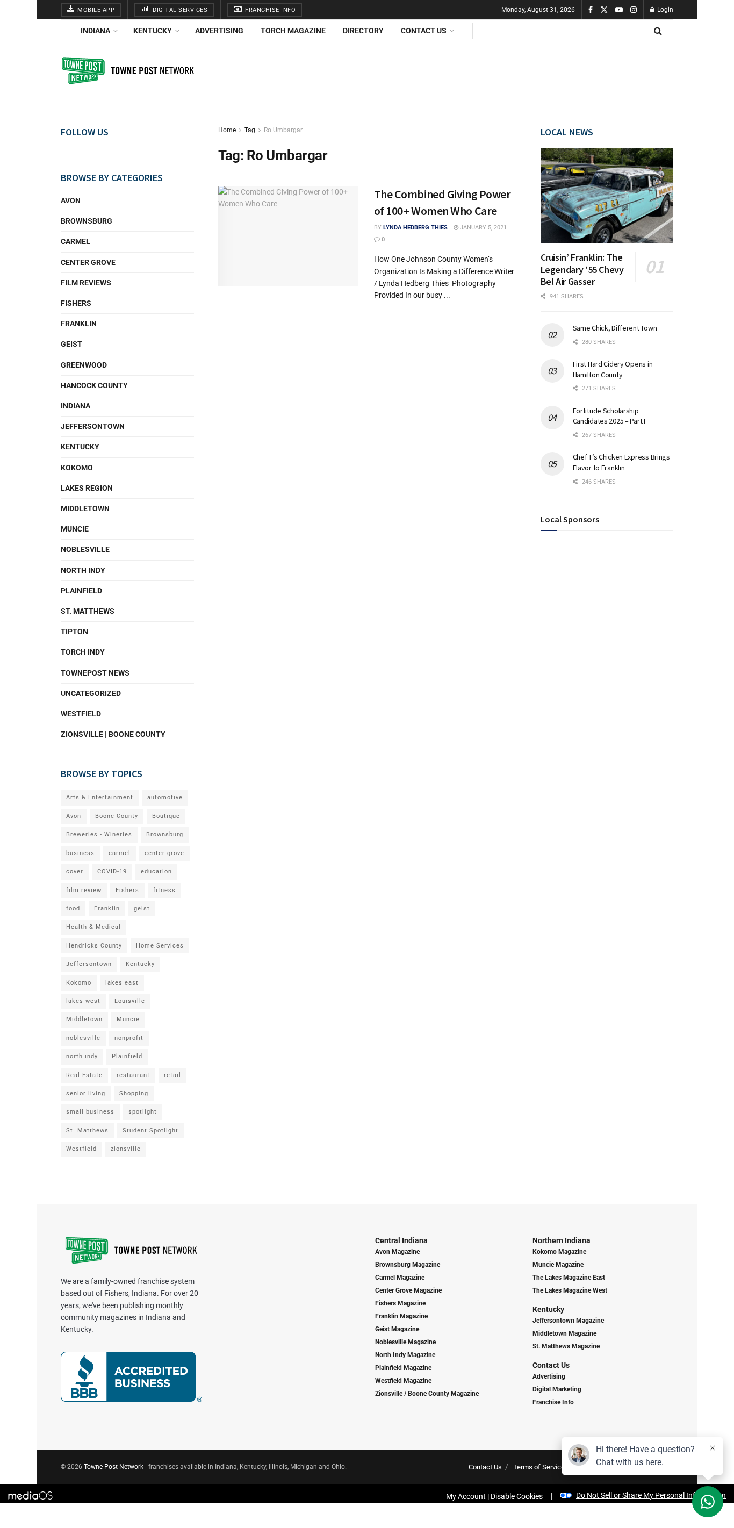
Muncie (75, 529)
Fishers (76, 303)
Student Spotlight (150, 1130)
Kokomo (77, 467)
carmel (120, 853)
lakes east (122, 982)
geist (142, 908)
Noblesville (85, 549)
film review (84, 890)
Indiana (95, 30)
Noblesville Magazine (405, 1342)
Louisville (129, 1001)
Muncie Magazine (558, 1264)
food (73, 908)
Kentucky (152, 30)
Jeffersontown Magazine (568, 1320)
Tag (249, 130)
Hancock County (94, 385)
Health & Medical (93, 926)
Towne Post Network (113, 1466)
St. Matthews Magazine (566, 1346)
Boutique (166, 816)
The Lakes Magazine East (568, 1277)
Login (664, 9)
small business (90, 1111)
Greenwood (84, 365)
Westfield (81, 713)
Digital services (179, 9)
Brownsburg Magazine (407, 1264)
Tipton (74, 631)
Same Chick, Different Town (615, 328)
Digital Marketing (556, 1389)
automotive (165, 797)
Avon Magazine (397, 1252)
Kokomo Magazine (559, 1252)
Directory (363, 30)
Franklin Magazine (401, 1316)
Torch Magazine (293, 30)
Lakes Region (87, 488)
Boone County (116, 816)
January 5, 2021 (482, 227)
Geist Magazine (397, 1329)
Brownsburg (86, 221)
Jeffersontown (93, 426)
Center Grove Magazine (408, 1290)
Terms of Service (539, 1467)
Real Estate (84, 1075)
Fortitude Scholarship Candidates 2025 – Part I (609, 415)
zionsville (126, 1148)
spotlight (142, 1111)
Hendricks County (94, 945)
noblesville (83, 1038)
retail (172, 1075)
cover (74, 871)
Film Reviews (86, 282)
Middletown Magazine (564, 1333)
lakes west (83, 1001)
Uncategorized (91, 693)
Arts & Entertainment (99, 797)
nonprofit (128, 1038)
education (156, 871)
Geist (71, 344)
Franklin (79, 323)
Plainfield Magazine (403, 1368)
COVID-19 (112, 871)
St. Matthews (87, 611)
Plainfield (81, 590)
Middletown (85, 508)
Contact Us (424, 30)
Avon (71, 200)
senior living (85, 1093)
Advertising (219, 30)
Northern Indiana (561, 1240)
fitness (164, 890)
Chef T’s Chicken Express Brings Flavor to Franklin (621, 462)
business (80, 853)
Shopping (133, 1093)
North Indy (83, 570)
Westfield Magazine (403, 1380)
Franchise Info (269, 9)
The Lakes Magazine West (569, 1290)
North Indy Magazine (405, 1355)
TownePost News (95, 673)
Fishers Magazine (400, 1303)
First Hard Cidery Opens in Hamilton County (613, 369)
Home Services (160, 945)
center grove (164, 853)
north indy (82, 1056)
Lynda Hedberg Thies (415, 227)
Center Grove (88, 262)
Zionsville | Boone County (113, 734)
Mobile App (95, 9)
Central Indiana (401, 1240)
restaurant (133, 1075)
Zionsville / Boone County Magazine (427, 1393)
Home (227, 130)
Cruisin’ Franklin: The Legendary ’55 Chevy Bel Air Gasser (582, 269)
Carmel (75, 241)
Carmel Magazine (399, 1277)
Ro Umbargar (283, 130)
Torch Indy (83, 652)
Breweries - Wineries (99, 834)
